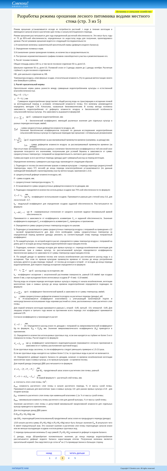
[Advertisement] (135, 64)
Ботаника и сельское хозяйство (134, 11)
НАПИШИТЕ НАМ (20, 468)
